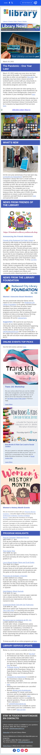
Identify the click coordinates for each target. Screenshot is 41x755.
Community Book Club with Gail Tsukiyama (18, 605)
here (33, 94)
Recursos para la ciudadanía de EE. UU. (17, 620)
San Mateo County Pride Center (16, 398)
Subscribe (6, 732)
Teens (20, 21)
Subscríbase (7, 746)
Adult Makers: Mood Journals (13, 591)
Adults (25, 21)
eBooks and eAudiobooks (21, 690)
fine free (32, 654)
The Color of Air (8, 610)
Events (11, 21)
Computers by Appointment (12, 177)
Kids (15, 21)
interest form (22, 318)
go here (34, 260)
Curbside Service (13, 667)
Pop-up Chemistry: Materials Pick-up (16, 537)
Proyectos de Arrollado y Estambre (15, 576)
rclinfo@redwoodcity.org (17, 704)
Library (5, 21)
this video (30, 77)
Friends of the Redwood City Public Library (18, 240)
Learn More (8, 404)
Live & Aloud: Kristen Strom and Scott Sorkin (18, 562)
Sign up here (21, 709)
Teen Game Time (9, 551)
